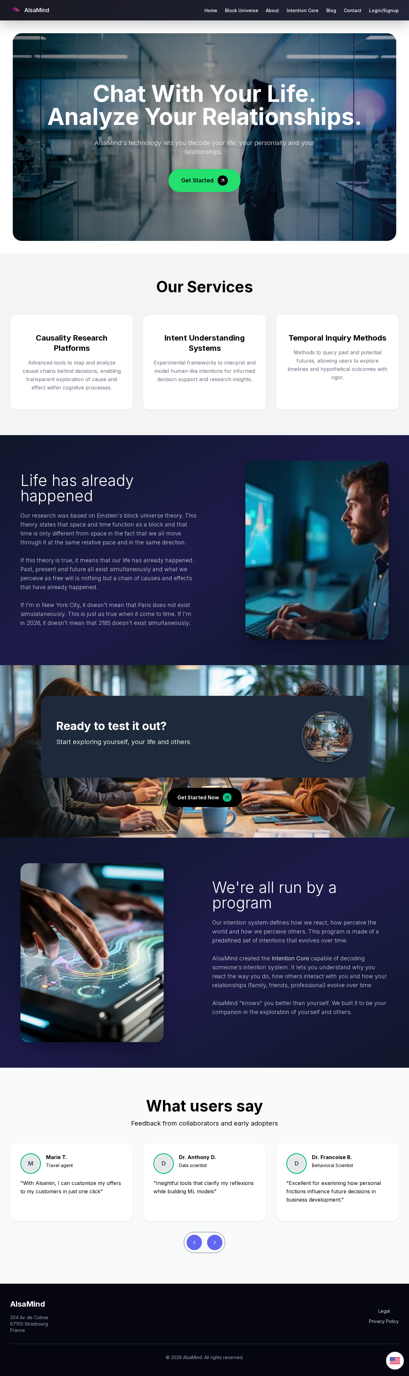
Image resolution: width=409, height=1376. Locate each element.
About (272, 10)
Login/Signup (384, 10)
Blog (331, 10)
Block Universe (241, 10)
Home (210, 10)
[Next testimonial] (214, 1242)
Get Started (197, 180)
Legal (384, 1311)
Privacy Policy (384, 1321)
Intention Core (303, 10)
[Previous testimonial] (194, 1242)
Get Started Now (198, 797)
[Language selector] (395, 1361)
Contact (352, 10)
